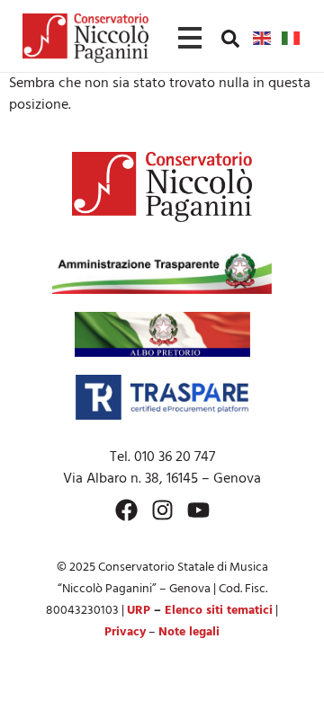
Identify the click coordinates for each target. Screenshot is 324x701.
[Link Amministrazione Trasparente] (162, 271)
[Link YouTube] (198, 510)
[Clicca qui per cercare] (230, 39)
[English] (263, 37)
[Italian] (292, 37)
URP (138, 610)
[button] (230, 38)
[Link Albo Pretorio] (162, 334)
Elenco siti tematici (219, 610)
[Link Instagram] (162, 510)
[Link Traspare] (162, 397)
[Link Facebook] (126, 510)
